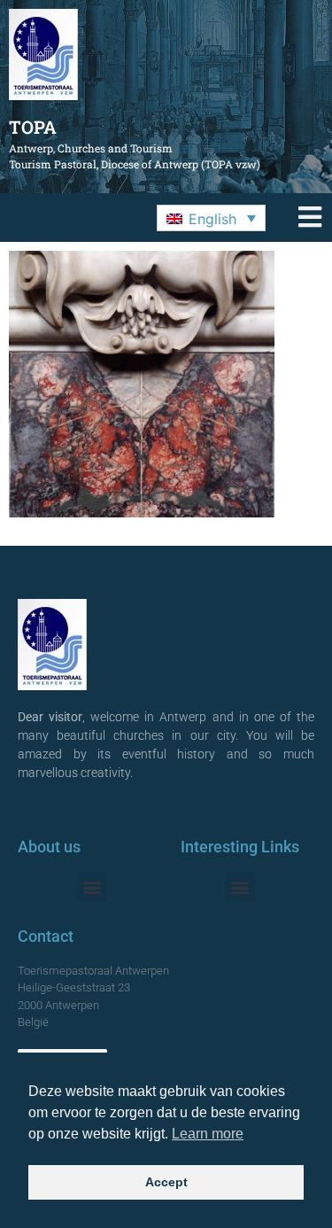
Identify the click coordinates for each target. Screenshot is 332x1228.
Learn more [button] (207, 1133)
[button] (211, 218)
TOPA (33, 126)
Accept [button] (166, 1182)
